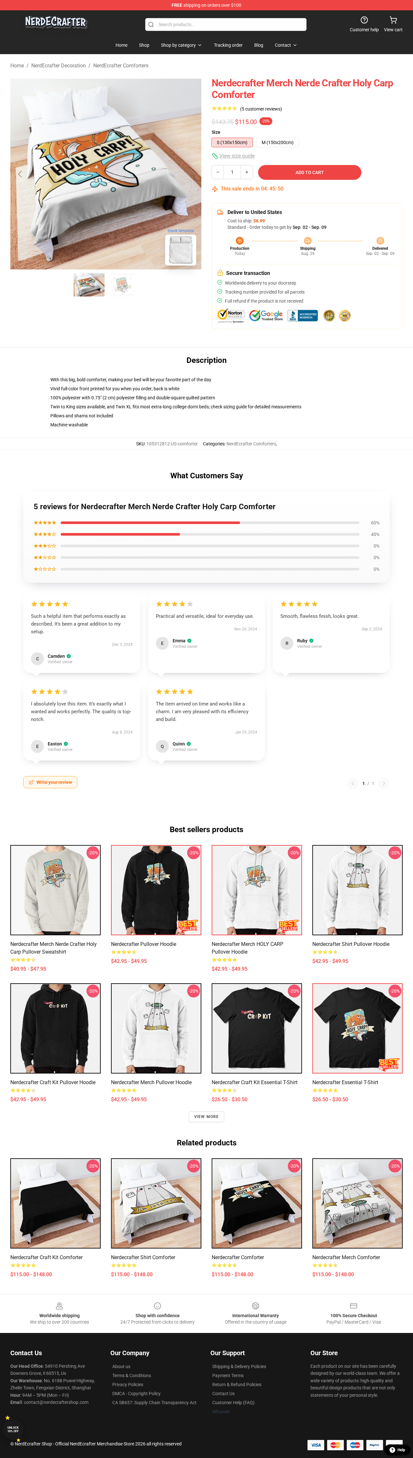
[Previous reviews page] (352, 783)
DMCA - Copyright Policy (136, 1393)
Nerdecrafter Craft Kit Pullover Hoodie (53, 1082)
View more (206, 1116)
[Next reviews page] (384, 783)
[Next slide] (191, 174)
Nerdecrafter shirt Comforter (143, 1257)
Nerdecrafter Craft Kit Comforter (46, 1257)
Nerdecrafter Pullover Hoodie (143, 944)
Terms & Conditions (131, 1375)
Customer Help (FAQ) (233, 1402)
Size (216, 132)
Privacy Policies (127, 1384)
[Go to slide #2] (122, 284)
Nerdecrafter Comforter (238, 1257)
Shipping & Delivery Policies (239, 1366)
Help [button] (401, 1450)
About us (121, 1366)
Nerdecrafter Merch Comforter (346, 1257)
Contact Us (223, 1393)
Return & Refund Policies (236, 1384)
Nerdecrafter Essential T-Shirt (345, 1082)
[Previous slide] (20, 174)
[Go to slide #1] (89, 284)
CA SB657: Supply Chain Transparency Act (154, 1402)
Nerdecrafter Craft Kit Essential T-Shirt (254, 1082)
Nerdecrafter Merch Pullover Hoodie (151, 1082)
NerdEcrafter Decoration (58, 66)
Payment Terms (228, 1375)
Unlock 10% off (13, 1429)
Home (17, 66)
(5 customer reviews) (261, 109)
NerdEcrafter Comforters (120, 66)
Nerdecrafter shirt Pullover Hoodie (350, 944)
